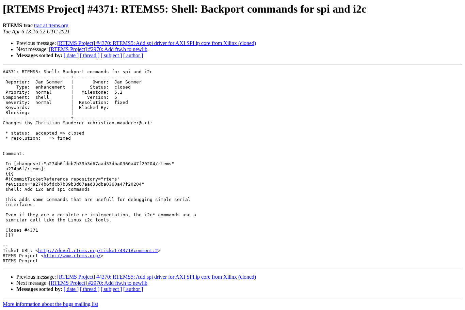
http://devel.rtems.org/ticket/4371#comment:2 (98, 250)
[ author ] (133, 55)
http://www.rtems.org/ (72, 255)
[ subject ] (111, 55)
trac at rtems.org (51, 25)
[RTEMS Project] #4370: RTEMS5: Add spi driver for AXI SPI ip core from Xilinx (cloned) (156, 43)
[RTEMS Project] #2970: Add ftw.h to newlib (98, 49)
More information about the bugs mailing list (50, 304)
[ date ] (71, 55)
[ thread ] (89, 55)
